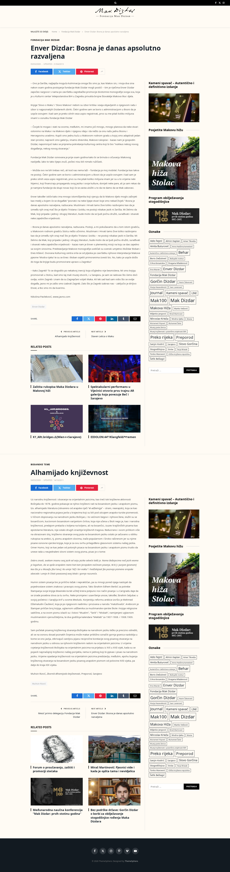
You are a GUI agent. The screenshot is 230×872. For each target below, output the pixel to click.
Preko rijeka (161, 337)
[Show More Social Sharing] (102, 72)
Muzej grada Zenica (158, 327)
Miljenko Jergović (158, 313)
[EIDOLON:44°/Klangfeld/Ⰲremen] (114, 419)
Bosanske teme (40, 464)
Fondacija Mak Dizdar (45, 39)
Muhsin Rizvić (39, 683)
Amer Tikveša (189, 241)
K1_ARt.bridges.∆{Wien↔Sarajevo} (57, 437)
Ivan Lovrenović (176, 287)
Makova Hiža (160, 308)
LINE (194, 293)
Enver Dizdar (38, 306)
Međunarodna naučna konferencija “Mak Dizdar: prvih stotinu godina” (58, 812)
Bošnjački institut (177, 259)
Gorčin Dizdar (163, 281)
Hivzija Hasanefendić (158, 287)
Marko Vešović (181, 308)
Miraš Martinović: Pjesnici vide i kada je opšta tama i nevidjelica (113, 769)
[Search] (115, 3)
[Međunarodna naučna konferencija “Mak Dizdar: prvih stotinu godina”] (57, 792)
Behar (183, 252)
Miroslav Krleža (159, 318)
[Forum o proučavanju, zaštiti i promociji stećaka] (57, 749)
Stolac (171, 349)
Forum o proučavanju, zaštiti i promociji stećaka (54, 769)
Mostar (189, 319)
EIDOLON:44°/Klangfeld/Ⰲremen (113, 437)
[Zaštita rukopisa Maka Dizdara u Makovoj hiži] (57, 368)
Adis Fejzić (156, 241)
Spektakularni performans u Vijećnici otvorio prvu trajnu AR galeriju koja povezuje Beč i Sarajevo (112, 392)
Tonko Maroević (157, 354)
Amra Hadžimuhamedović (182, 246)
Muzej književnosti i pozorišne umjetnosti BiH (168, 331)
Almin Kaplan (173, 240)
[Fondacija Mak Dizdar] (115, 12)
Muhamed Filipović (157, 323)
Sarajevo (172, 344)
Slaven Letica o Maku (102, 336)
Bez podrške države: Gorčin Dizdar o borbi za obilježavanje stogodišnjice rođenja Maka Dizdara (114, 815)
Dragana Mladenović (177, 263)
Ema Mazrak (155, 269)
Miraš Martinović (176, 314)
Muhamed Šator (175, 323)
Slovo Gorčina (188, 344)
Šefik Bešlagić (157, 358)
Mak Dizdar (182, 300)
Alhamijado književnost (67, 336)
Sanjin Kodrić (157, 344)
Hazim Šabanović (185, 282)
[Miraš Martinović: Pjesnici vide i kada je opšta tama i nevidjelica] (114, 749)
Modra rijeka (177, 318)
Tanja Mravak (182, 349)
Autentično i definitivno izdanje (162, 253)
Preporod (184, 337)
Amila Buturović (159, 246)
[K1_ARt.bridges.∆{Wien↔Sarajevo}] (57, 419)
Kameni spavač (177, 293)
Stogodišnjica (157, 349)
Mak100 (158, 300)
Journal (156, 292)
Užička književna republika (179, 354)
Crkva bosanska (157, 263)
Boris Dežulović (158, 258)
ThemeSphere (131, 861)
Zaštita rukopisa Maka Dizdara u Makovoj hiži (55, 388)
